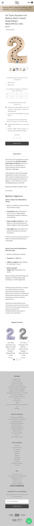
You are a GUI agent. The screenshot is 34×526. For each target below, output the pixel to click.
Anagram (17, 451)
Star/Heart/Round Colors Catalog (17, 393)
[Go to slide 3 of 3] (6, 341)
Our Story (17, 398)
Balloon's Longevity (17, 385)
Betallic (17, 453)
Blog (17, 402)
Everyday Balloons (17, 421)
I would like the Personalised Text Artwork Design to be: (17, 120)
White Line (11, 82)
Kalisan (17, 455)
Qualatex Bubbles (17, 463)
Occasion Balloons (17, 433)
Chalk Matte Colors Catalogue (17, 387)
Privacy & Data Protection (17, 397)
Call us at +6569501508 (17, 485)
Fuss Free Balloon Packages (17, 419)
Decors (17, 435)
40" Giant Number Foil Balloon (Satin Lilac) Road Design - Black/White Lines (11, 349)
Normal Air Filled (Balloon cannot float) (18, 114)
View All (17, 465)
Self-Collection (17, 381)
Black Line (11, 85)
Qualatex (17, 457)
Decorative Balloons (17, 427)
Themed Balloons (17, 425)
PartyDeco (17, 459)
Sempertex (17, 449)
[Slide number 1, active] (14, 359)
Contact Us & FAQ (17, 383)
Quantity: (17, 135)
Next (27, 68)
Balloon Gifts (17, 431)
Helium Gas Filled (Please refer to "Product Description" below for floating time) (18, 109)
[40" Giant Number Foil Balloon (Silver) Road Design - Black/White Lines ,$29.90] (23, 333)
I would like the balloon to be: (17, 103)
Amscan (17, 461)
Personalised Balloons (17, 423)
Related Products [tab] (17, 322)
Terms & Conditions (17, 395)
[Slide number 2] (17, 359)
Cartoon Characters (17, 429)
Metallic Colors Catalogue (17, 391)
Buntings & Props (17, 437)
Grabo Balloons (17, 447)
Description (17, 154)
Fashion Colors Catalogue (17, 389)
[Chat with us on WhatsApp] (29, 521)
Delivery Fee (17, 379)
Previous (7, 68)
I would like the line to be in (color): (17, 78)
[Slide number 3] (20, 359)
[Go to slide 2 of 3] (28, 341)
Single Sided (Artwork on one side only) (18, 125)
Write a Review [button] (10, 29)
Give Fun (17, 445)
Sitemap (17, 408)
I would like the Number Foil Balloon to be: (17, 90)
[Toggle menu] (2, 2)
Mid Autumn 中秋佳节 (17, 417)
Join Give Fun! (17, 400)
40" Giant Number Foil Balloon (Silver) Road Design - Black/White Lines (23, 349)
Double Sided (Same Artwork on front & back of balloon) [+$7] (18, 130)
